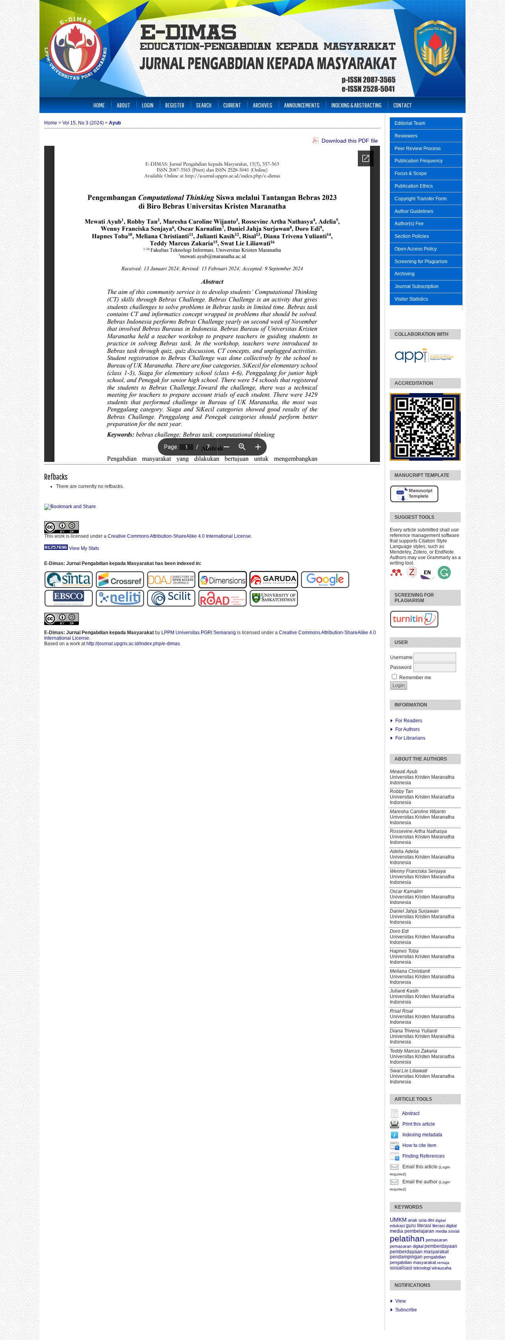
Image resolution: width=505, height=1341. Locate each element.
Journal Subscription (417, 286)
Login (147, 105)
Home (99, 105)
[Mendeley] (396, 577)
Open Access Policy (416, 249)
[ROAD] (222, 605)
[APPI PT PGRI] (424, 367)
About (123, 105)
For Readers (408, 720)
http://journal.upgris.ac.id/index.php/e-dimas (133, 643)
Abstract (410, 1113)
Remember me (415, 677)
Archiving (405, 274)
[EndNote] (427, 577)
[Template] (414, 501)
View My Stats (84, 548)
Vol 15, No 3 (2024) (83, 123)
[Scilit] (171, 605)
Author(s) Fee (409, 223)
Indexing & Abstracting (356, 105)
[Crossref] (119, 587)
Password (400, 667)
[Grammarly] (444, 577)
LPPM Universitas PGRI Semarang (198, 632)
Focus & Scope (411, 173)
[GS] (325, 587)
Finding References (423, 1156)
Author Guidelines (414, 211)
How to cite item (419, 1145)
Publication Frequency (419, 161)
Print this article (418, 1124)
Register (174, 105)
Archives (262, 105)
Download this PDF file (350, 140)
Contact (402, 105)
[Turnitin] (414, 626)
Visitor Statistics (411, 299)
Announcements (302, 105)
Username (401, 657)
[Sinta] (68, 587)
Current (232, 105)
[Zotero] (412, 577)
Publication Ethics (414, 186)
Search (203, 105)
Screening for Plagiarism (421, 261)
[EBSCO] (69, 605)
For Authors (407, 729)
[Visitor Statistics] (56, 548)
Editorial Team (410, 123)
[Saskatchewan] (273, 605)
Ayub (115, 123)
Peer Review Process (418, 148)
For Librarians (410, 738)
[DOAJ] (171, 587)
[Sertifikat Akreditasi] (425, 459)
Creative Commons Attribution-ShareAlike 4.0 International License (179, 536)
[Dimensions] (223, 587)
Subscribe (406, 1310)
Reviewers (406, 136)
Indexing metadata (422, 1135)
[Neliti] (119, 605)
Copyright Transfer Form (421, 199)
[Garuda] (275, 587)
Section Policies (412, 236)
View (400, 1301)
